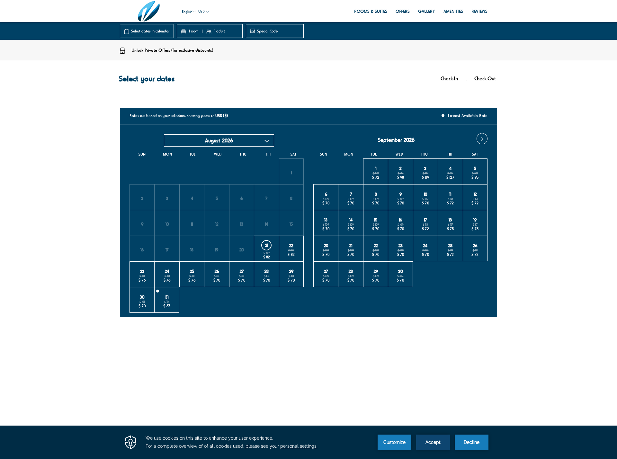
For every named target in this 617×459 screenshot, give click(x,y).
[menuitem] (370, 11)
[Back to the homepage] (148, 11)
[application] (308, 442)
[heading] (244, 81)
